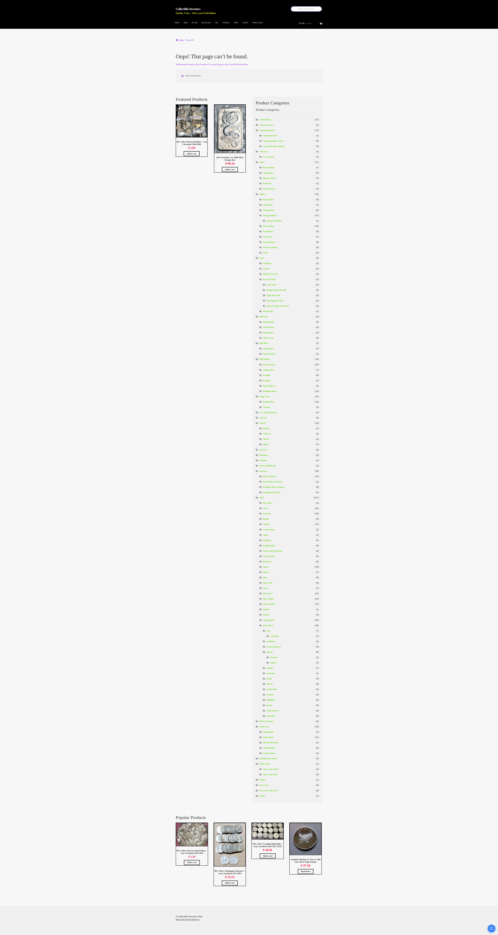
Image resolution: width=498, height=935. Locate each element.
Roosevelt (267, 183)
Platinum (263, 460)
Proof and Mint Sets (267, 466)
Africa (265, 508)
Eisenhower (268, 205)
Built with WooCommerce (187, 919)
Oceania (270, 695)
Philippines (271, 700)
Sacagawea (267, 237)
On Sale (195, 23)
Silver (261, 498)
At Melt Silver (265, 120)
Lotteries (263, 418)
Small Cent (264, 727)
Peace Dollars (269, 226)
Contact (245, 23)
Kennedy (266, 381)
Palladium (263, 455)
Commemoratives (267, 130)
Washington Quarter (271, 492)
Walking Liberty (270, 391)
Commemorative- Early (273, 141)
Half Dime (263, 343)
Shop (185, 23)
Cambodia (274, 636)
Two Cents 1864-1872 (268, 791)
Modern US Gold (270, 274)
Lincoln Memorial (270, 743)
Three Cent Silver (270, 774)
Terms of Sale (257, 23)
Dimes (262, 162)
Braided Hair (268, 322)
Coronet (266, 407)
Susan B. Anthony (270, 247)
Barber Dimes (269, 167)
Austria (273, 663)
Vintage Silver (269, 620)
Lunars (266, 567)
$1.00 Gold (271, 285)
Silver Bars (267, 593)
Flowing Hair (268, 210)
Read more (305, 871)
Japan (269, 679)
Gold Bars (267, 263)
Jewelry (266, 269)
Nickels (262, 423)
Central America (274, 647)
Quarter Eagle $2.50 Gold (278, 306)
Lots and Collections (268, 412)
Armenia (274, 657)
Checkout (225, 23)
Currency (263, 152)
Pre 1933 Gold (269, 279)
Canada (266, 524)
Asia (268, 631)
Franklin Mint (269, 546)
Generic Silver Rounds (272, 551)
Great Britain (268, 556)
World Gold (268, 311)
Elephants (267, 540)
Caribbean (271, 641)
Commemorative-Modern (274, 146)
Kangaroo (267, 562)
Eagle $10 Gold (273, 295)
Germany (271, 673)
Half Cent (263, 317)
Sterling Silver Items (268, 758)
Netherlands (272, 689)
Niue (265, 577)
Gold (261, 258)
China (265, 535)
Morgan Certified (274, 221)
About (236, 23)
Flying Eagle (268, 732)
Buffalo (266, 428)
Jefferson (267, 434)
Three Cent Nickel (270, 769)
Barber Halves (269, 365)
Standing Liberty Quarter (274, 487)
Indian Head (268, 737)
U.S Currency (269, 157)
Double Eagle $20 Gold (276, 290)
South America (273, 711)
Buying (266, 519)
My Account (206, 23)
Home (177, 23)
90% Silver (267, 503)
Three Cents (264, 764)
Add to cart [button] (191, 154)
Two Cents (263, 785)
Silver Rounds (269, 604)
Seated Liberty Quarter (273, 482)
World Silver (268, 625)
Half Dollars (264, 359)
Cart (216, 23)
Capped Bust (268, 173)
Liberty (266, 439)
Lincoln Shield (269, 748)
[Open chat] (491, 928)
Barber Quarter (269, 476)
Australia (267, 514)
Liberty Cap (268, 338)
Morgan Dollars (269, 215)
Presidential (268, 231)
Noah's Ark (267, 583)
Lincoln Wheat (269, 753)
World (262, 796)
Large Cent (264, 396)
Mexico (266, 572)
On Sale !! (263, 450)
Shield (265, 444)
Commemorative (270, 136)
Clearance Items (266, 125)
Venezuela (271, 716)
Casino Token (268, 530)
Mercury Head (269, 178)
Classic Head (268, 327)
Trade (265, 253)
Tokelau (266, 609)
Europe (270, 652)
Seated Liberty (269, 189)
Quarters (263, 471)
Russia (269, 705)
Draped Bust (268, 200)
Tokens (262, 780)
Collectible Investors (188, 9)
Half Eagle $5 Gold (275, 301)
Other (265, 588)
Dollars (262, 194)
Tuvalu (266, 615)
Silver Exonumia (266, 721)
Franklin (266, 375)
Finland (270, 668)
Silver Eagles (268, 599)
